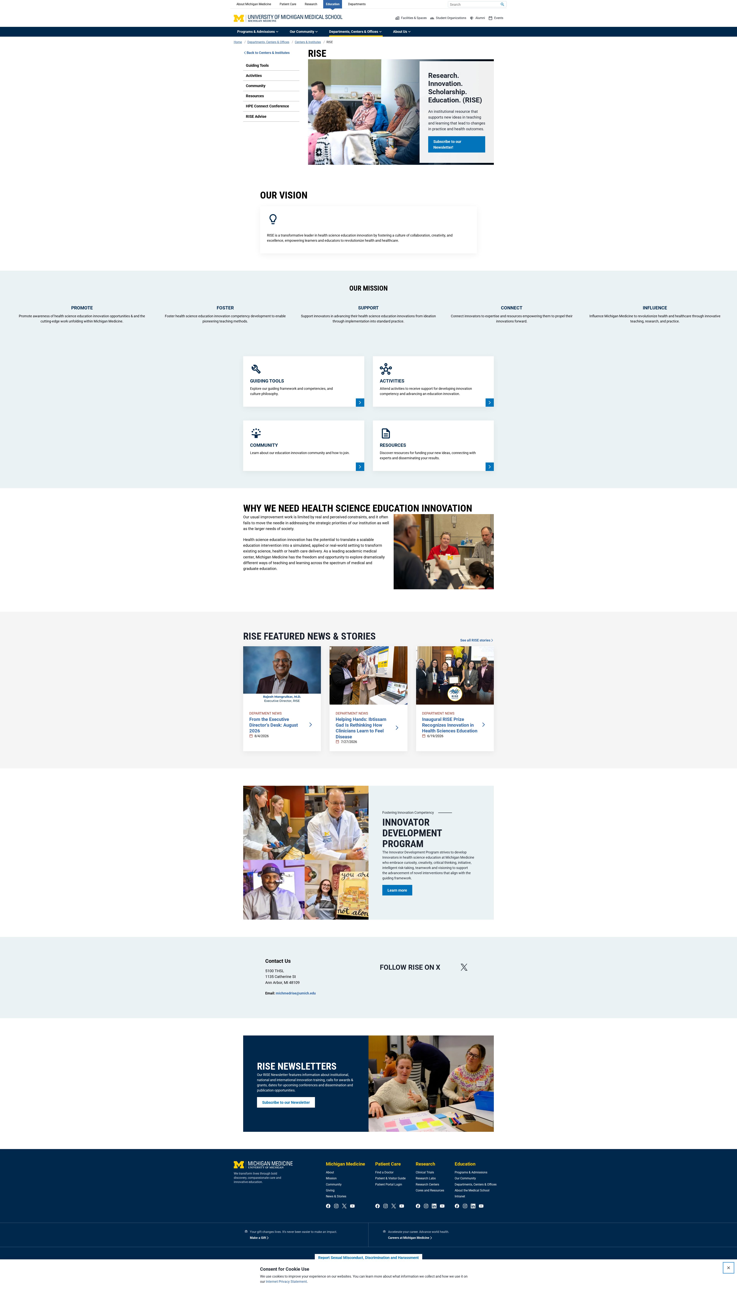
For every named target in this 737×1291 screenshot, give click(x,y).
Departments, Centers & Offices (476, 1184)
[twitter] (344, 1206)
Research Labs (426, 1178)
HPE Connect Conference (267, 106)
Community (255, 85)
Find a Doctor (384, 1172)
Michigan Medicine (345, 1164)
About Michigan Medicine (253, 4)
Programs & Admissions (471, 1172)
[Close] (728, 1268)
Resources (255, 96)
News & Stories (336, 1196)
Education (333, 4)
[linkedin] (434, 1206)
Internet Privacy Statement (286, 1281)
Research (311, 4)
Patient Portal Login (388, 1184)
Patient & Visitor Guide (390, 1178)
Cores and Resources (430, 1190)
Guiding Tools (257, 65)
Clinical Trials (425, 1172)
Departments (357, 4)
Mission (331, 1178)
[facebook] (328, 1206)
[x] (464, 967)
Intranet (460, 1196)
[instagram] (336, 1206)
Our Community (465, 1178)
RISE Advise (256, 116)
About (330, 1172)
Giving (330, 1190)
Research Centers (427, 1184)
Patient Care (288, 4)
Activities (254, 75)
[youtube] (352, 1206)
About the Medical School (472, 1190)
